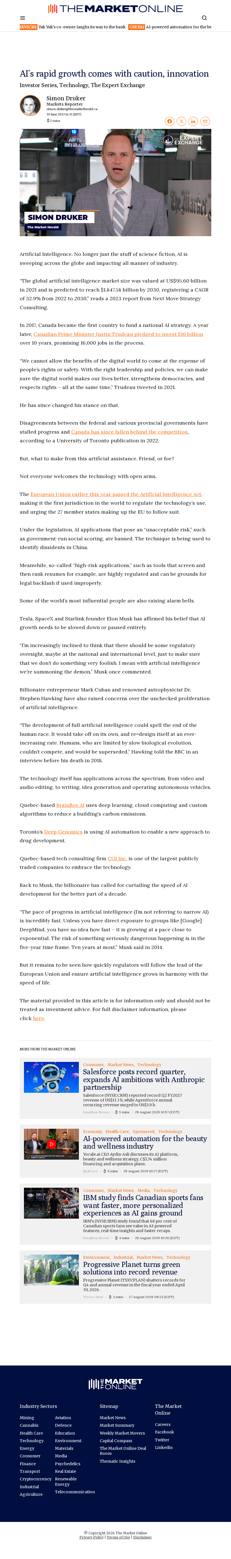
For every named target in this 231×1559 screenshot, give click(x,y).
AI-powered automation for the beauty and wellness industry (143, 27)
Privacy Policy (91, 1537)
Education (65, 1433)
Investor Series (38, 84)
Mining (27, 1417)
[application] (115, 182)
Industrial (29, 1486)
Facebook (164, 1432)
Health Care (31, 1433)
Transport (30, 1471)
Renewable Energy (66, 1481)
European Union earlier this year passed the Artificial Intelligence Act (115, 494)
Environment (68, 1440)
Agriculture (31, 1494)
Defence (63, 1425)
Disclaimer (142, 1537)
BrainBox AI (70, 805)
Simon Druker (69, 106)
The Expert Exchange (118, 84)
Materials (64, 1448)
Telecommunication (75, 1491)
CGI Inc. (117, 858)
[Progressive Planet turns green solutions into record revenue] (115, 1277)
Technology (73, 84)
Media (61, 1455)
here (38, 1018)
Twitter (162, 1439)
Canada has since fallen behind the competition (129, 432)
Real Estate (65, 1471)
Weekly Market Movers (122, 1433)
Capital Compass (116, 1440)
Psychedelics (67, 1463)
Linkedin (164, 1447)
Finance (28, 1463)
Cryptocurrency (36, 1478)
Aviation (63, 1417)
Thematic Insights (117, 1461)
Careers (162, 1424)
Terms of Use (118, 1537)
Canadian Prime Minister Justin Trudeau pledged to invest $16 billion (118, 334)
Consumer (30, 1455)
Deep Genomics (63, 832)
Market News (113, 1417)
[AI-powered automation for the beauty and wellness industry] (115, 1151)
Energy (27, 1448)
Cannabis (29, 1425)
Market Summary (117, 1425)
